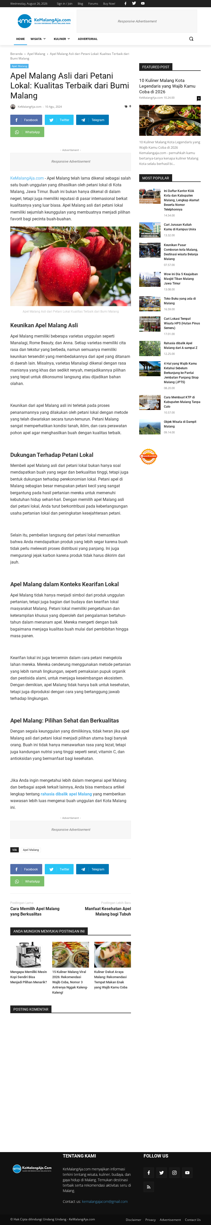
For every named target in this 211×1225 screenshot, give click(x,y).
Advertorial (88, 39)
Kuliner (60, 39)
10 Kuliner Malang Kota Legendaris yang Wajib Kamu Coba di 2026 (167, 86)
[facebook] (125, 3)
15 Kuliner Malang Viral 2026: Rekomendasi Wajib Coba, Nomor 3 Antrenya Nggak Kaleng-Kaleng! (70, 982)
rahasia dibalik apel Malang (66, 794)
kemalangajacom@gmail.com (105, 1201)
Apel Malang (19, 66)
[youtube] (142, 3)
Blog (80, 3)
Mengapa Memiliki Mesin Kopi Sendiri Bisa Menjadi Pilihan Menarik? (28, 977)
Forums (93, 3)
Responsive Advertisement (137, 21)
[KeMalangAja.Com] (45, 21)
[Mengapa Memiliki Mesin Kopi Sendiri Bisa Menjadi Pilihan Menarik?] (28, 955)
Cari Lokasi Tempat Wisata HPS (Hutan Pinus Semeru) (182, 323)
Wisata (36, 39)
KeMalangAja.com (27, 178)
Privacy (150, 1220)
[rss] (149, 1187)
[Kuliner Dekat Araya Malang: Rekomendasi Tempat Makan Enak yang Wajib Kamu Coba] (112, 955)
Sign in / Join (65, 3)
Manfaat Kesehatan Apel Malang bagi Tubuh (108, 911)
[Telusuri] (191, 39)
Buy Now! (109, 3)
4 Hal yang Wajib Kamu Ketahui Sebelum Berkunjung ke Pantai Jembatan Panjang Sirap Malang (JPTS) (181, 373)
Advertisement (170, 1220)
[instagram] (174, 1173)
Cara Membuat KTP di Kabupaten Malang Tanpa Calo (182, 402)
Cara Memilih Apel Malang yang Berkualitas (34, 911)
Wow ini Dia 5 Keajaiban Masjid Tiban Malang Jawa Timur (181, 278)
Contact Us (193, 1220)
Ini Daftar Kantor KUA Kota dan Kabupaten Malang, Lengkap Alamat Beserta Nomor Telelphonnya (181, 200)
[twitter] (134, 3)
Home (20, 39)
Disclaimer (133, 1220)
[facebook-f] (149, 1173)
